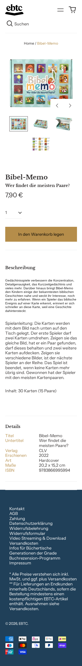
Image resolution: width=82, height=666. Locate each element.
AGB (13, 513)
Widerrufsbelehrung (28, 528)
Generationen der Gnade (33, 553)
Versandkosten (23, 543)
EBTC (23, 623)
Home (29, 43)
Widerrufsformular (27, 533)
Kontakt (17, 508)
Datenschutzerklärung (31, 523)
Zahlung (17, 518)
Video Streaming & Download (37, 538)
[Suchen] (10, 24)
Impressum (20, 563)
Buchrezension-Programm (34, 558)
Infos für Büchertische (30, 548)
